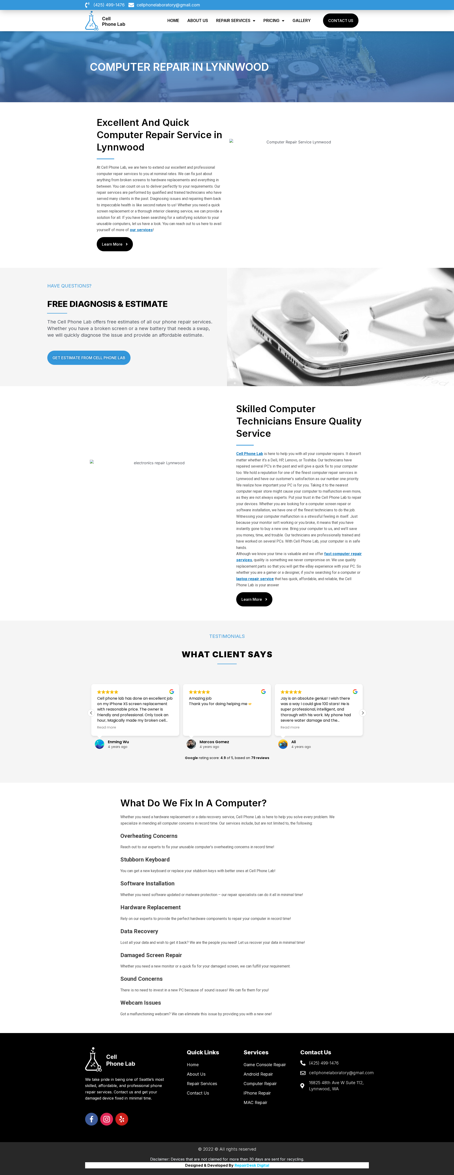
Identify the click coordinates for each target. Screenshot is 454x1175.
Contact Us (198, 1093)
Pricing (271, 20)
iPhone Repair (257, 1093)
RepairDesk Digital (252, 1165)
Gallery (301, 20)
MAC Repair (255, 1102)
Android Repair (258, 1074)
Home (173, 20)
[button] (362, 712)
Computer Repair (260, 1083)
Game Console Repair (265, 1064)
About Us (197, 20)
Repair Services (233, 20)
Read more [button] (106, 727)
